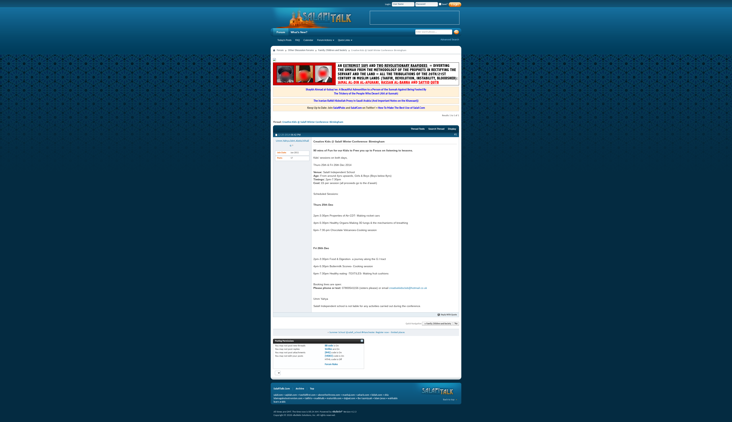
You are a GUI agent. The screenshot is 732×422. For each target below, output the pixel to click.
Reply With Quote (449, 315)
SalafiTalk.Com (282, 388)
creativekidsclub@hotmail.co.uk (408, 287)
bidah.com (377, 395)
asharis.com (363, 395)
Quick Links (344, 40)
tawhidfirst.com (307, 395)
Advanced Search (450, 39)
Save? (444, 4)
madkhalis (319, 398)
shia (386, 395)
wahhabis (392, 398)
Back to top (448, 399)
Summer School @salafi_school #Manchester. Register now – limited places (367, 332)
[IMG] (328, 352)
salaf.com (278, 395)
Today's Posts (284, 40)
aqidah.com (291, 395)
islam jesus (379, 398)
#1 (455, 134)
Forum (281, 32)
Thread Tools (418, 129)
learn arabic (280, 402)
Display (452, 129)
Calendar (308, 40)
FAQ (297, 40)
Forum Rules (331, 364)
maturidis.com (334, 398)
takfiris (308, 398)
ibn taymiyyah (365, 398)
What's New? (299, 32)
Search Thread (436, 129)
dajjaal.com (349, 398)
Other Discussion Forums (301, 50)
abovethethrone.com (329, 395)
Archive (300, 388)
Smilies (328, 349)
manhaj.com (348, 395)
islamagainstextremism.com (288, 398)
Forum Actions (324, 40)
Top (456, 324)
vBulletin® (337, 412)
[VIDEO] (329, 356)
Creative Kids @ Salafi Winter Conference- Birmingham (312, 122)
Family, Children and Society (332, 50)
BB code (329, 345)
